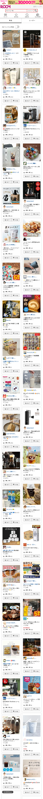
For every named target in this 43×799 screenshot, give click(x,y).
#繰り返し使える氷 (8, 550)
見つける (16, 15)
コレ (7, 62)
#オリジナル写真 (7, 512)
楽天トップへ (37, 6)
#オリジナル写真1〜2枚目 (30, 584)
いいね (16, 62)
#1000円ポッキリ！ (10, 53)
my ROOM (37, 15)
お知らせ (27, 15)
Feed (5, 15)
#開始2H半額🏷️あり (8, 664)
